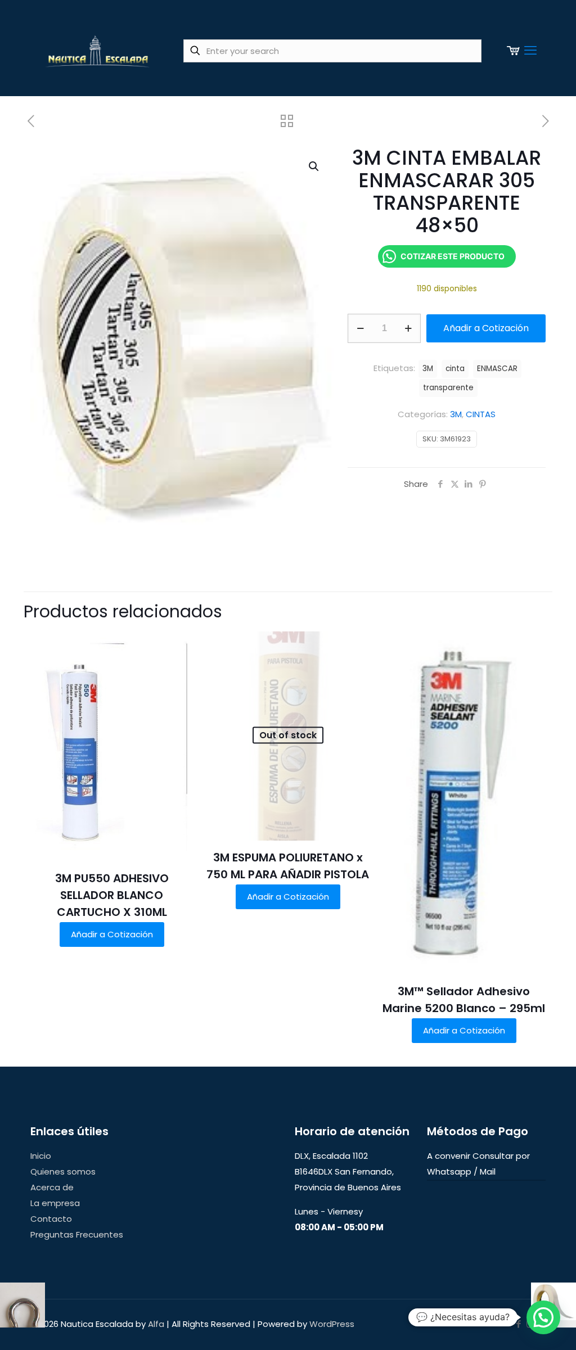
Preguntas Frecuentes (76, 1234)
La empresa (55, 1203)
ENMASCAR (497, 368)
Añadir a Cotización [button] (112, 934)
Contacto (51, 1219)
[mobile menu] (530, 50)
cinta (455, 368)
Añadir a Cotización (486, 328)
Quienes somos (63, 1171)
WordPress (331, 1324)
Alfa (156, 1324)
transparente (448, 387)
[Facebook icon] (518, 1324)
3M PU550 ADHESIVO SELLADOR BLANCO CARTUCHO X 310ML (112, 895)
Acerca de (52, 1187)
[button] (314, 166)
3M (456, 414)
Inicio (40, 1156)
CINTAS (481, 414)
